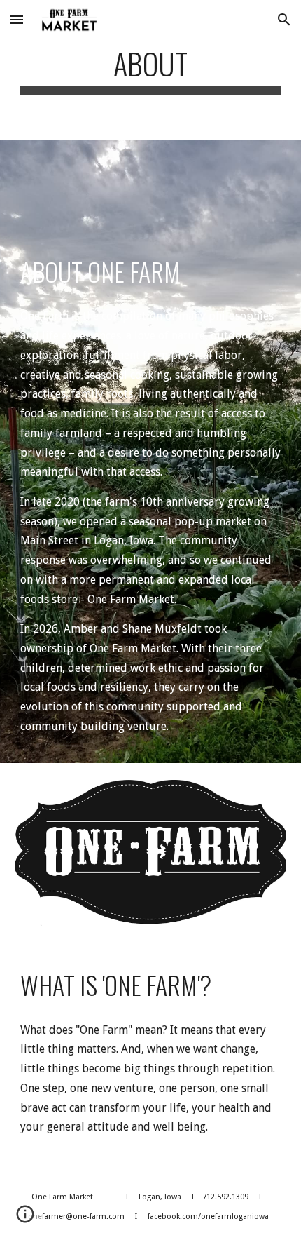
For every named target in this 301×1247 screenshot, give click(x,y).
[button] (17, 19)
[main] (151, 69)
